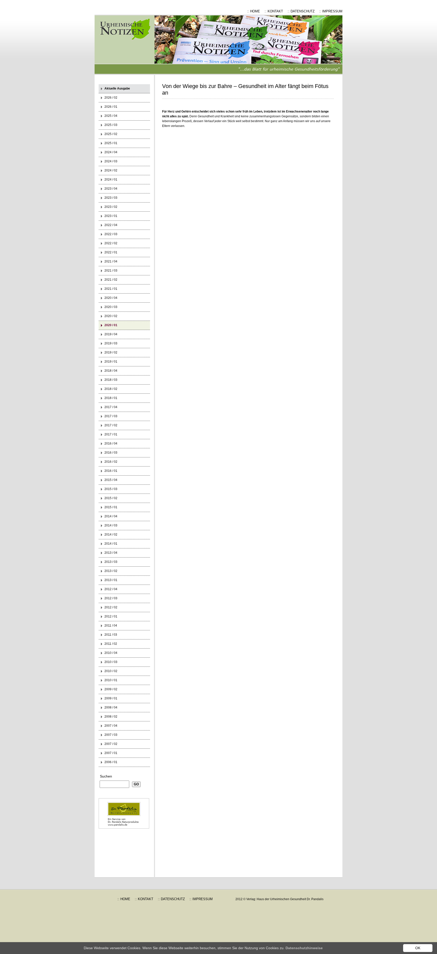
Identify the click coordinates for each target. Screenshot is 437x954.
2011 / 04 (110, 625)
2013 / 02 (110, 571)
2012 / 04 (110, 589)
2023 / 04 (110, 188)
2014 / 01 (110, 543)
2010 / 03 (110, 662)
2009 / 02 (110, 689)
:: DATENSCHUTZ (301, 11)
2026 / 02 (110, 97)
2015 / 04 (110, 480)
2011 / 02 (110, 644)
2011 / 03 (110, 634)
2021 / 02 (110, 279)
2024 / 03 (110, 161)
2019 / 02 (110, 352)
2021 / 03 (110, 270)
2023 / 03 (110, 197)
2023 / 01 (110, 216)
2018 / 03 (110, 380)
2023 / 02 (110, 207)
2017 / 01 (110, 434)
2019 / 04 (110, 334)
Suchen (106, 776)
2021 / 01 (110, 289)
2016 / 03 (110, 452)
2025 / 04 (110, 116)
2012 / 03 (110, 598)
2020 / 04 (110, 298)
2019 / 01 (110, 361)
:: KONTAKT (274, 11)
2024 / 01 (110, 179)
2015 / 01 (110, 507)
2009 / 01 (110, 698)
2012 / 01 (110, 616)
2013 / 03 (110, 562)
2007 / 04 (110, 725)
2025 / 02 (110, 134)
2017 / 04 (110, 407)
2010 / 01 (110, 680)
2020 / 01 (110, 325)
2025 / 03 (110, 125)
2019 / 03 (110, 343)
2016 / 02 (110, 461)
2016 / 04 (110, 443)
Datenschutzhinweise (304, 948)
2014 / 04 (110, 516)
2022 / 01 (110, 252)
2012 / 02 (110, 607)
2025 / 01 (110, 143)
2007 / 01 (110, 753)
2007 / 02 (110, 744)
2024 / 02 (110, 170)
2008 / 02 (110, 716)
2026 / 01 (110, 106)
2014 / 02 (110, 534)
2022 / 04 (110, 225)
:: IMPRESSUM (330, 11)
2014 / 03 (110, 525)
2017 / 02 (110, 425)
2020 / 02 (110, 316)
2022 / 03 (110, 234)
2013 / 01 (110, 580)
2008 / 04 (110, 707)
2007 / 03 (110, 735)
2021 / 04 (110, 261)
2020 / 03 (110, 307)
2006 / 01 (110, 762)
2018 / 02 (110, 389)
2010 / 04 (110, 653)
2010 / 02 (110, 671)
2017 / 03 (110, 416)
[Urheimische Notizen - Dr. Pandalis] (129, 45)
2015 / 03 (110, 489)
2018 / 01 (110, 398)
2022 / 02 (110, 243)
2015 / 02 (110, 498)
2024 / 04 (110, 152)
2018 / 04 (110, 370)
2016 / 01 (110, 471)
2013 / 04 (110, 552)
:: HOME (253, 11)
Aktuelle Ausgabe (117, 88)
